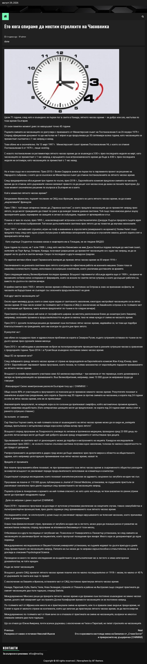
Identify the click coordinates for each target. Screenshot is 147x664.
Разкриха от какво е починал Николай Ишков (29, 632)
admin (23, 37)
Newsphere (83, 660)
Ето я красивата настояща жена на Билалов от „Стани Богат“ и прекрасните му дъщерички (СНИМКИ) (109, 634)
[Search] (143, 16)
